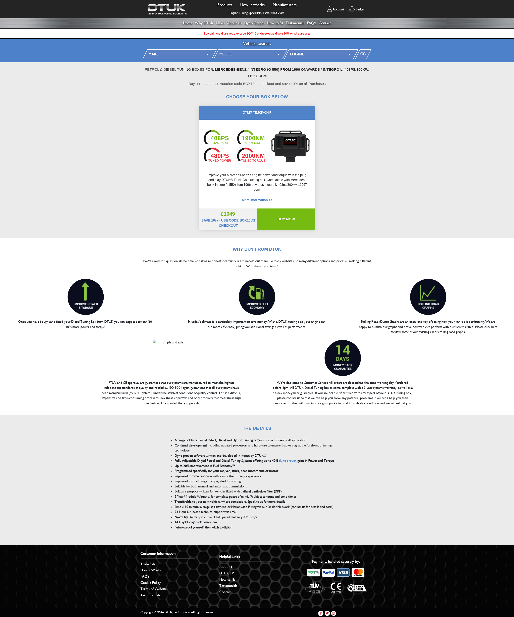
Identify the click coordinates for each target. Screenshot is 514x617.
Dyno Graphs (254, 23)
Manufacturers (285, 4)
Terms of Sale (150, 595)
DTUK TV (226, 573)
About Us (234, 23)
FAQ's (311, 23)
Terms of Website (154, 589)
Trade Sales (149, 564)
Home (188, 23)
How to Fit (275, 23)
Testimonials (295, 23)
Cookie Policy (151, 582)
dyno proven (288, 461)
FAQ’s (145, 576)
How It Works (252, 4)
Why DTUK (204, 23)
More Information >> (257, 200)
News (220, 23)
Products (224, 4)
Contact (325, 23)
